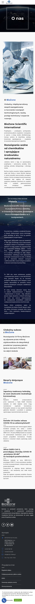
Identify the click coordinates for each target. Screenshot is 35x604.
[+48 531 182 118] (2, 549)
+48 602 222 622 (9, 551)
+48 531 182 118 (8, 549)
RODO (3, 578)
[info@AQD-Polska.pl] (2, 554)
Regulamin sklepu (6, 570)
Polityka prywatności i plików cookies (11, 574)
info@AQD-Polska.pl (10, 554)
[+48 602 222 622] (2, 552)
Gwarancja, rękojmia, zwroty (9, 582)
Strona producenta (7, 586)
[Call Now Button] (4, 600)
